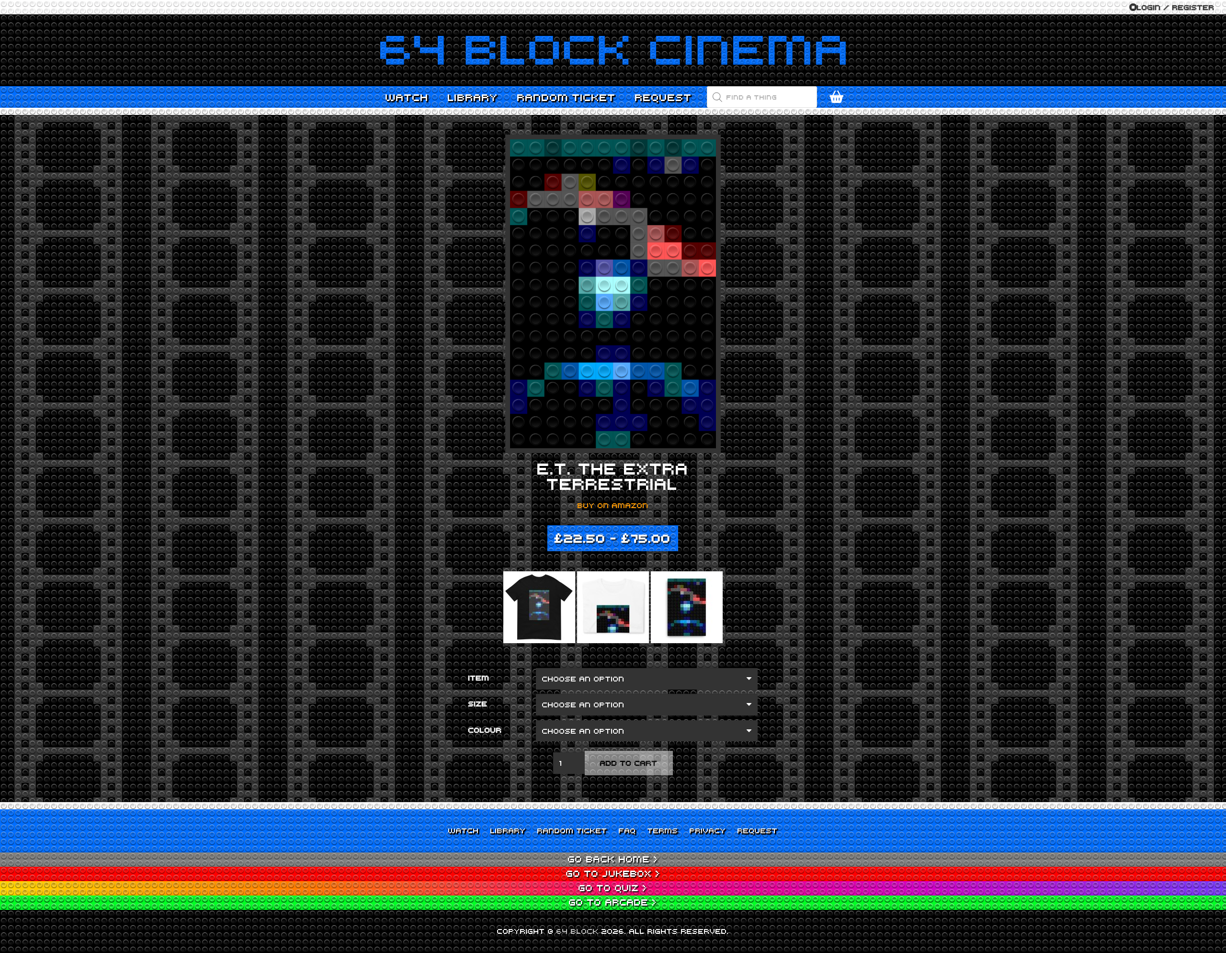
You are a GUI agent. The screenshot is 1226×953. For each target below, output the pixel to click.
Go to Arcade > (613, 902)
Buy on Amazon (613, 505)
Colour (485, 730)
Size (478, 703)
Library (508, 830)
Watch (463, 830)
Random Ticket (572, 830)
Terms (662, 830)
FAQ (627, 830)
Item (478, 677)
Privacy (708, 830)
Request (758, 830)
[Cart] (836, 97)
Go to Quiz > (613, 888)
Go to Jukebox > (613, 873)
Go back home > (613, 859)
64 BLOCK (577, 931)
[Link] (613, 50)
